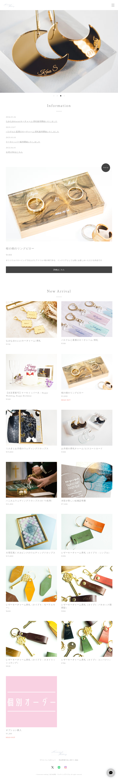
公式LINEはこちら (14, 152)
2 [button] (57, 95)
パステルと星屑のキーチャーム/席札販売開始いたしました (32, 132)
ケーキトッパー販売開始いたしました (23, 142)
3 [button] (60, 95)
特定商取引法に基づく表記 (68, 760)
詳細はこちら (59, 270)
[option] (59, 51)
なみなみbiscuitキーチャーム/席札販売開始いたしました (31, 121)
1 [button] (53, 95)
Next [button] (113, 51)
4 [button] (64, 95)
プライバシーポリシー (48, 760)
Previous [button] (4, 51)
